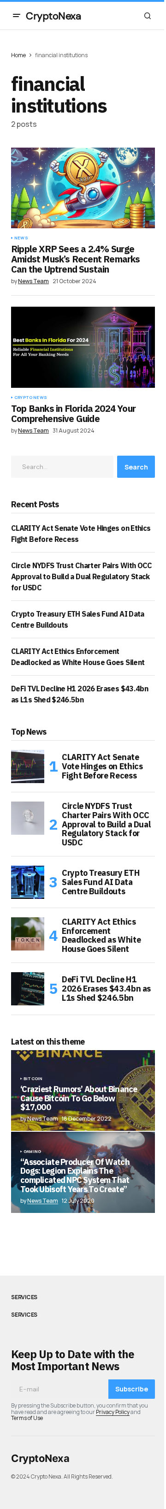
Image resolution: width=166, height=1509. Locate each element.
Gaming (32, 1151)
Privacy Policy (113, 1412)
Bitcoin (33, 1078)
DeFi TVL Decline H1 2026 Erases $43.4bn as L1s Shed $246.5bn (106, 988)
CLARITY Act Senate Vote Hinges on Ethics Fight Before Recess (102, 766)
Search (136, 467)
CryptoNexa (53, 16)
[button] (16, 15)
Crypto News (30, 397)
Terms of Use (27, 1418)
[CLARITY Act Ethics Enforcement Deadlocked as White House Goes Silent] (27, 934)
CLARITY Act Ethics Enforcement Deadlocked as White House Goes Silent (101, 935)
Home (18, 55)
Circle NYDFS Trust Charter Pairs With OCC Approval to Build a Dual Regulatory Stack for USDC (81, 576)
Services (24, 1297)
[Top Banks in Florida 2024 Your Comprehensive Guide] (83, 347)
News (21, 238)
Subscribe (131, 1388)
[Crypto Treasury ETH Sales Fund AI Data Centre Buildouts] (27, 882)
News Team (42, 1201)
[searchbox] (62, 467)
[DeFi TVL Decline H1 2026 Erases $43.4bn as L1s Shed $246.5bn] (27, 988)
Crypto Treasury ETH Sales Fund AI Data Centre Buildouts (100, 882)
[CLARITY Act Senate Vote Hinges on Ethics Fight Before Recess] (27, 766)
